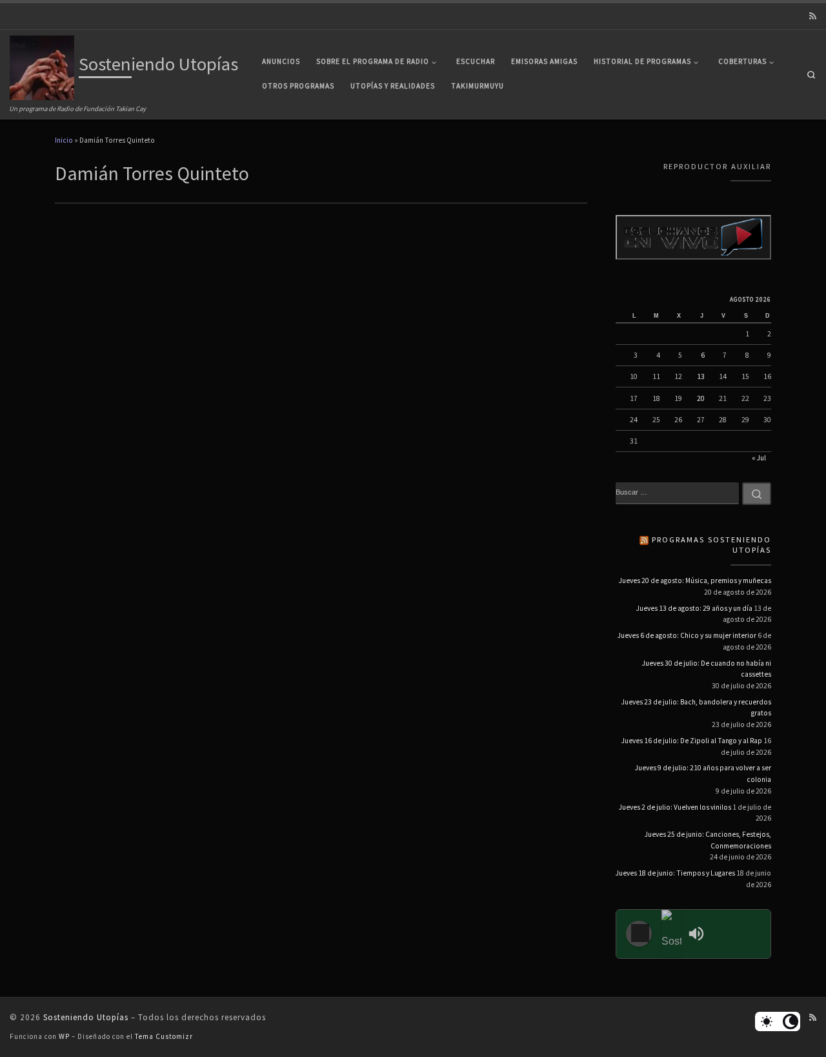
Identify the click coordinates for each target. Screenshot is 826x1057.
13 (701, 376)
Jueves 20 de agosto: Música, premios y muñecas (695, 580)
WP (64, 1036)
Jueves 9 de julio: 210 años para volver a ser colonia (703, 773)
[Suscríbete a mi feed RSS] (812, 16)
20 (701, 398)
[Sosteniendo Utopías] (671, 934)
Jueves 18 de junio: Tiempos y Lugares (675, 872)
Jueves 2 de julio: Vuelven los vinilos (675, 807)
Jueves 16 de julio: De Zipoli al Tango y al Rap (691, 740)
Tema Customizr (164, 1036)
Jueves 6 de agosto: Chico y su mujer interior (687, 635)
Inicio (64, 140)
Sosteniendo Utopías (85, 1017)
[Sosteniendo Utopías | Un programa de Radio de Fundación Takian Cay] (42, 65)
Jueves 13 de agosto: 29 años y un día (694, 608)
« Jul (759, 457)
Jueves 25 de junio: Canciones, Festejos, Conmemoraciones (708, 840)
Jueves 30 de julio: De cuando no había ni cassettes (706, 669)
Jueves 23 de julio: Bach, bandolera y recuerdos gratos (696, 707)
